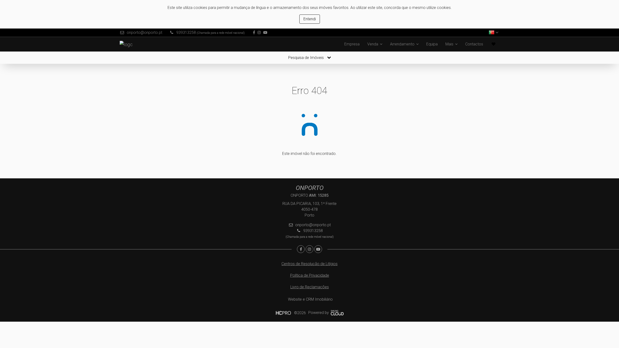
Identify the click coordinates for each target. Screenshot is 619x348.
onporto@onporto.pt (144, 32)
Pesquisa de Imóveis (306, 57)
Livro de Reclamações (309, 287)
